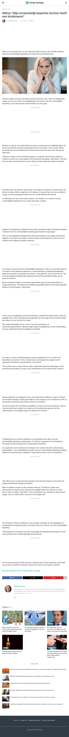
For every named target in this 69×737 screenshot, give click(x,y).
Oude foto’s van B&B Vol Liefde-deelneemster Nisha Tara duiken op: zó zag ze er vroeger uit (36, 704)
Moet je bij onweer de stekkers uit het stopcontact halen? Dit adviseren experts (32, 697)
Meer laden (34, 663)
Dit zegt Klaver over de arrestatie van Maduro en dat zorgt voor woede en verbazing (57, 629)
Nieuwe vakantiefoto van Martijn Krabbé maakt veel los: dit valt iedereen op (32, 690)
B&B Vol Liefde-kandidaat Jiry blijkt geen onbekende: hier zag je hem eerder (32, 676)
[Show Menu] (3, 2)
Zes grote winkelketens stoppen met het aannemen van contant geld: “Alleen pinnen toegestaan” (57, 654)
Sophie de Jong (13, 20)
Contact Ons (23, 720)
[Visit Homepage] (34, 3)
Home (3, 9)
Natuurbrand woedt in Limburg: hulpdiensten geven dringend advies (30, 683)
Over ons (16, 720)
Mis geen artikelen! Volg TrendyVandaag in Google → (22, 571)
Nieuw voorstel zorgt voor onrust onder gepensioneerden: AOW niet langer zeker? (12, 629)
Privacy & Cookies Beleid (48, 720)
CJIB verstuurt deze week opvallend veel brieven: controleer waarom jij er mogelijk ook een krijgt (38, 669)
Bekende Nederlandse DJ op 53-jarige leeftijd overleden (12, 652)
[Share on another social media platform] (65, 577)
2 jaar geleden (23, 20)
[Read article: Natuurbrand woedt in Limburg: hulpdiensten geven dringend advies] (5, 685)
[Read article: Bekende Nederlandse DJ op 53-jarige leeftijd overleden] (12, 642)
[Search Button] (66, 2)
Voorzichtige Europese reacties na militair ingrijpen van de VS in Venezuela (35, 629)
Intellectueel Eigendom (34, 720)
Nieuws (8, 9)
